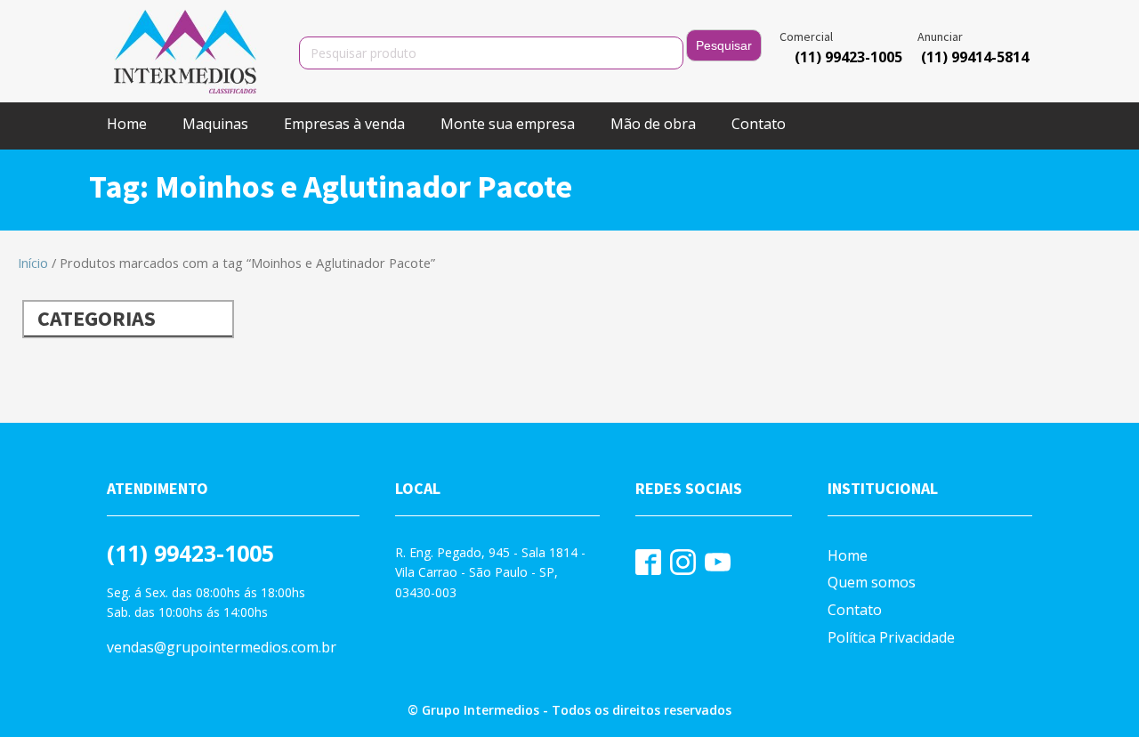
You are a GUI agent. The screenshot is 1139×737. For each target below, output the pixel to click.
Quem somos (872, 582)
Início (33, 262)
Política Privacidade (891, 637)
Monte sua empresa (507, 124)
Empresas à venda (344, 124)
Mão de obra (653, 124)
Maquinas (215, 124)
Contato (758, 124)
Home (127, 124)
